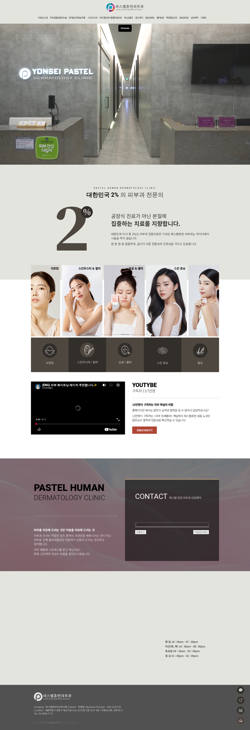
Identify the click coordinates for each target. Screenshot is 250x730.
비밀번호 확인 (201, 532)
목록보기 (141, 532)
